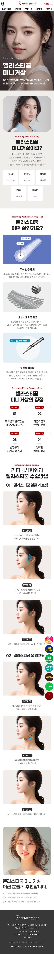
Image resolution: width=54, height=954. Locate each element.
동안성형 (18, 9)
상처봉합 (39, 9)
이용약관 (28, 947)
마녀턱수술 (28, 9)
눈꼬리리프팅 (6, 9)
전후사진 (49, 9)
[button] (49, 696)
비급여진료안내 (38, 947)
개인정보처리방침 (16, 947)
